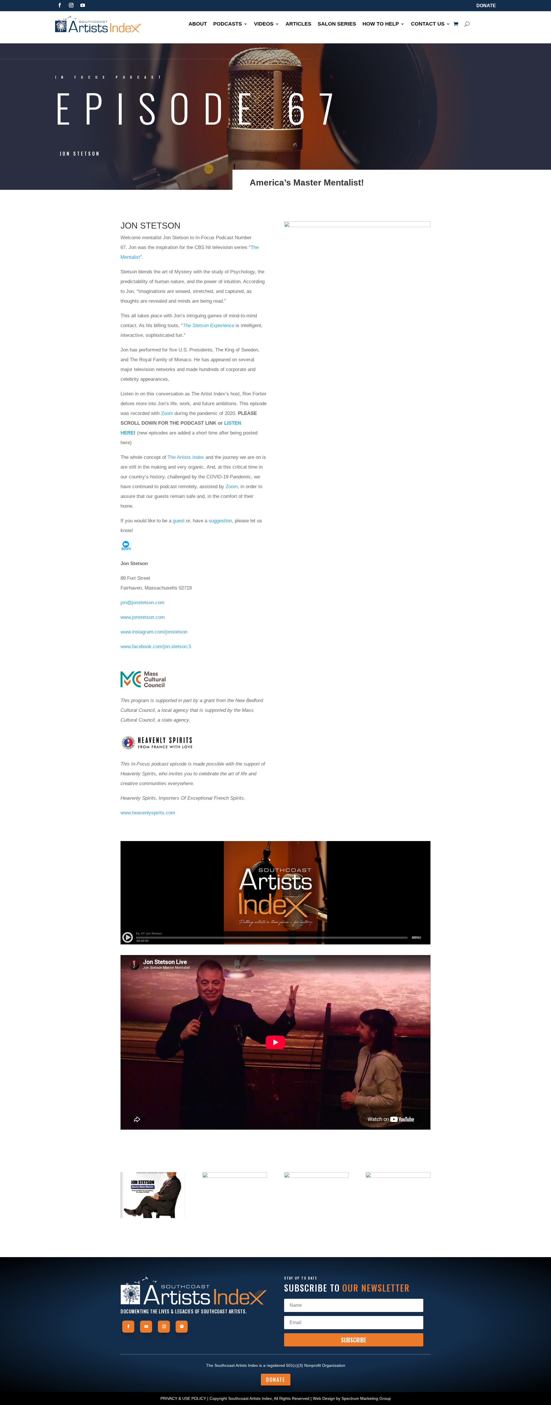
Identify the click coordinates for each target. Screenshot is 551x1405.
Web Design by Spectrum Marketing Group (352, 1398)
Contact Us (428, 24)
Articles (298, 24)
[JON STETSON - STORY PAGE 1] (153, 1218)
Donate (486, 5)
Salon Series (337, 24)
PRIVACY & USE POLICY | (184, 1398)
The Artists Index (186, 457)
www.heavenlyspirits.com (148, 812)
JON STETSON (80, 153)
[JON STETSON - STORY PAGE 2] (234, 1218)
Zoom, (232, 486)
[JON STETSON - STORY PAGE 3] (316, 1218)
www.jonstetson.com (143, 617)
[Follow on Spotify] (182, 1327)
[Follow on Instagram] (71, 5)
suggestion (220, 520)
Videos (263, 24)
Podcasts (227, 24)
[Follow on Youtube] (82, 5)
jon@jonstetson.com (142, 602)
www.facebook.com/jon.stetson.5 (156, 646)
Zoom (167, 413)
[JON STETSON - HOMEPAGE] (398, 1218)
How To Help (380, 24)
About (198, 24)
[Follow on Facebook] (59, 5)
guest (179, 520)
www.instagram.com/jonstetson (154, 632)
